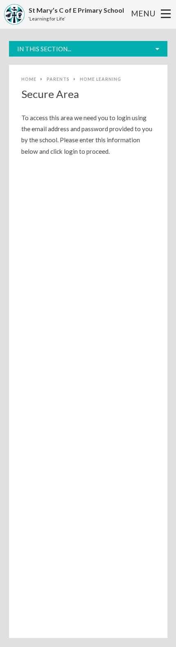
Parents (58, 79)
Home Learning (100, 79)
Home (28, 79)
